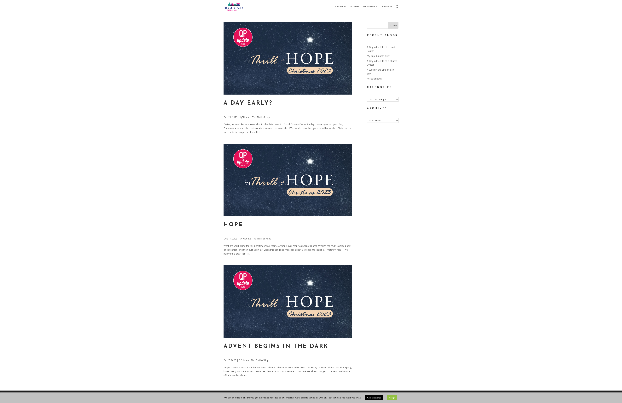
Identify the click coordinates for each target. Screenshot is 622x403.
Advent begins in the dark (276, 346)
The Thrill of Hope (261, 117)
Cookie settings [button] (374, 398)
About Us (354, 6)
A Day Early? (248, 103)
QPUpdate (245, 117)
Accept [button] (392, 398)
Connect (339, 6)
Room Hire (387, 6)
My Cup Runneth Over (378, 55)
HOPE (233, 225)
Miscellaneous (374, 78)
